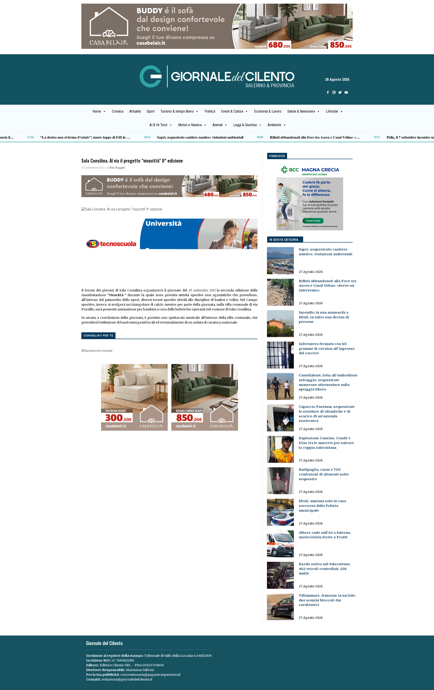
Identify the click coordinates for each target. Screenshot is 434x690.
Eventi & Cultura (232, 111)
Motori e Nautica (190, 125)
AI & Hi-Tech (158, 125)
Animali (217, 125)
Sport (151, 111)
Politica (210, 111)
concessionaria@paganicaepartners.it (150, 675)
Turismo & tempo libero (177, 111)
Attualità (135, 111)
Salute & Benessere (301, 111)
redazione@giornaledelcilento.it (126, 679)
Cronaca (117, 111)
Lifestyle (332, 111)
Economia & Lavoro (267, 111)
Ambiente (274, 125)
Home (96, 111)
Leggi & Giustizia (245, 125)
